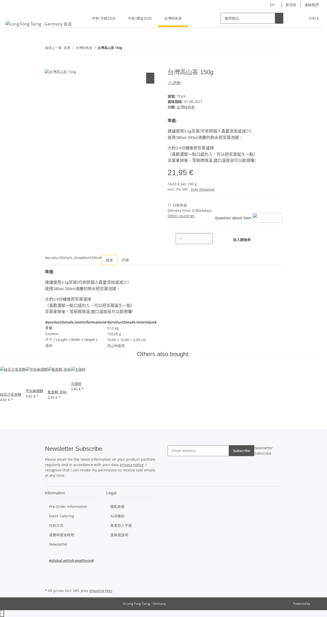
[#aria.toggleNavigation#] (10, 13)
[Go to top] (2, 613)
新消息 (291, 4)
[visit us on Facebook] (49, 569)
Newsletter (58, 544)
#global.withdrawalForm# (71, 560)
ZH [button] (272, 4)
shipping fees (100, 590)
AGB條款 (117, 515)
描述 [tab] (109, 260)
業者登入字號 (121, 525)
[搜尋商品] (279, 18)
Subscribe (241, 450)
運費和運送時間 (61, 534)
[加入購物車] (49, 66)
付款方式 (56, 525)
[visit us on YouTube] (49, 575)
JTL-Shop (317, 603)
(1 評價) (175, 82)
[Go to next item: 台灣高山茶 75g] (126, 48)
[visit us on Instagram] (49, 581)
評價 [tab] (125, 260)
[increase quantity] (217, 238)
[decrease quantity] (172, 238)
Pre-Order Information (68, 506)
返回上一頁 (53, 47)
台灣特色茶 (186, 107)
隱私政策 (117, 506)
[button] (291, 18)
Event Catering (61, 515)
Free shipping (202, 189)
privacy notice (132, 464)
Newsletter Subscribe (263, 450)
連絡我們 (312, 4)
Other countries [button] (181, 215)
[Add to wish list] (150, 78)
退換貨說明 (119, 534)
